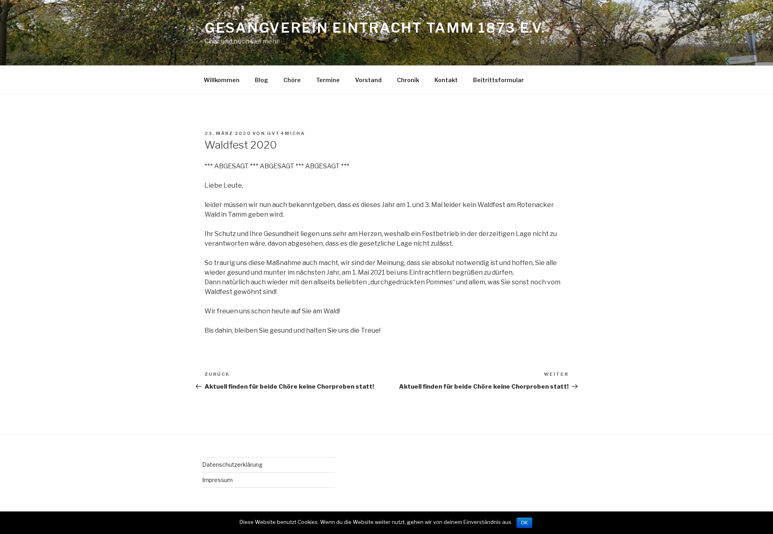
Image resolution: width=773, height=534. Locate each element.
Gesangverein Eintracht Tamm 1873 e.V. (375, 27)
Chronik (408, 80)
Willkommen (222, 80)
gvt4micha (286, 133)
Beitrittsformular (498, 80)
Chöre (292, 80)
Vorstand (368, 80)
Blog (261, 80)
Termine (328, 80)
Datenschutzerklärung (232, 464)
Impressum (217, 479)
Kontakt (446, 80)
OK (524, 523)
